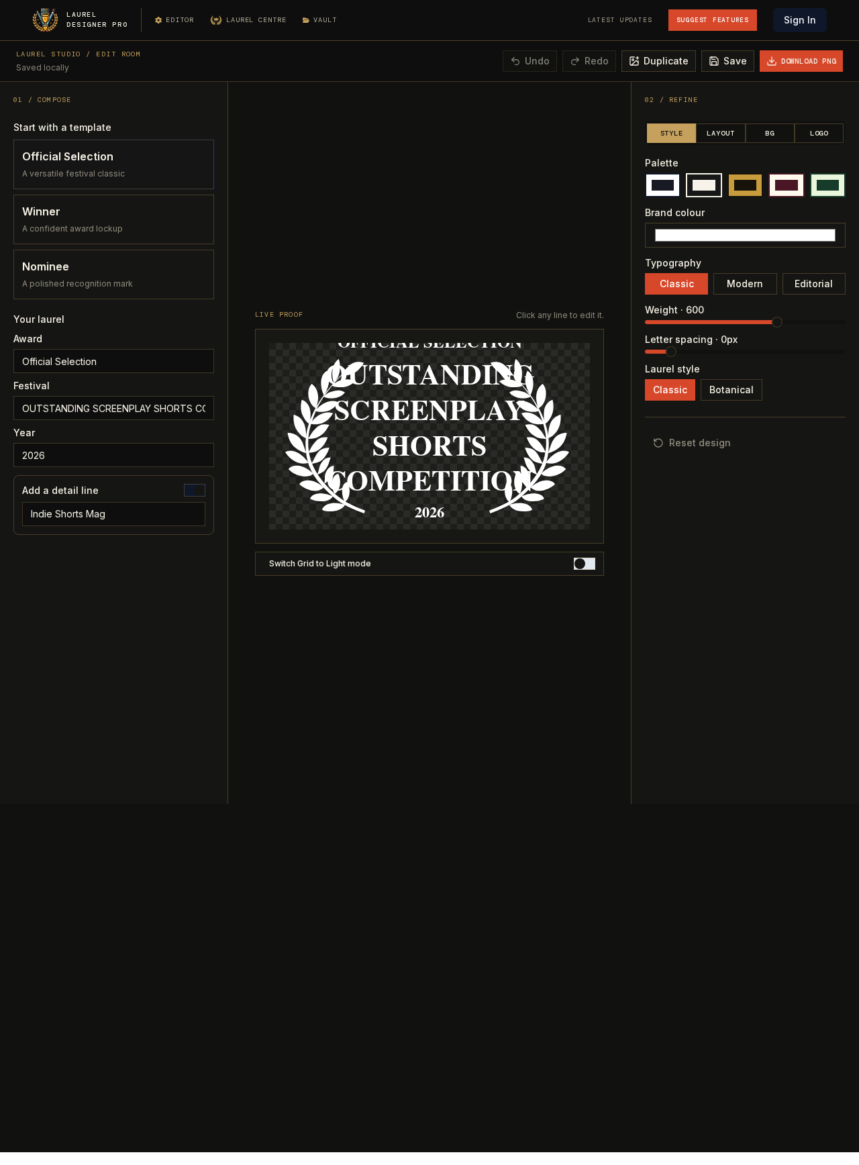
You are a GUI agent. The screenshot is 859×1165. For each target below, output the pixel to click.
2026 (429, 512)
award (27, 339)
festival (31, 386)
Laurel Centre (256, 19)
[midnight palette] (662, 185)
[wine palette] (786, 185)
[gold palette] (745, 185)
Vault (325, 19)
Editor (180, 19)
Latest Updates (620, 19)
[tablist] (745, 133)
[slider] (777, 322)
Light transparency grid (317, 563)
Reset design (700, 442)
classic (677, 283)
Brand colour (675, 212)
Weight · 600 (674, 310)
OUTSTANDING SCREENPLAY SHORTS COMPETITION (430, 427)
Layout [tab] (720, 133)
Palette (661, 163)
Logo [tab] (819, 133)
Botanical (731, 389)
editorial (814, 283)
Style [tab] (671, 133)
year (24, 433)
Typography (673, 263)
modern (745, 283)
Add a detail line (60, 490)
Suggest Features (712, 19)
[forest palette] (828, 185)
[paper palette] (703, 185)
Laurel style (672, 369)
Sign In (800, 20)
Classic (670, 389)
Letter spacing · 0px (691, 339)
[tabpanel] (745, 275)
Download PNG (808, 61)
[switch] (194, 490)
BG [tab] (769, 133)
